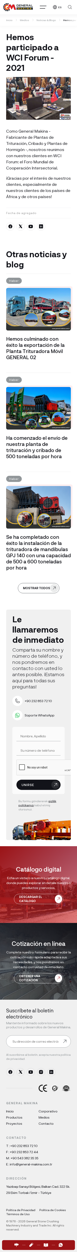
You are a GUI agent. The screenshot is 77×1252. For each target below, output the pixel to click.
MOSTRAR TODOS (36, 588)
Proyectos (14, 1123)
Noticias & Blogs (46, 20)
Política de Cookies (52, 1210)
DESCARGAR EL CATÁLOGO (30, 899)
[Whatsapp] (61, 1245)
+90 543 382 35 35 (24, 1158)
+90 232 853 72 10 (24, 1146)
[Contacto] (16, 1245)
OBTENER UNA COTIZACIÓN (29, 978)
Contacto (46, 1123)
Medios (24, 20)
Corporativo (48, 1111)
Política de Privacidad (20, 1210)
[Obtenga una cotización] (31, 1245)
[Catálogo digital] (46, 1245)
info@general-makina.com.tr (31, 1164)
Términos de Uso (18, 1214)
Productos (14, 1117)
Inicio (9, 20)
